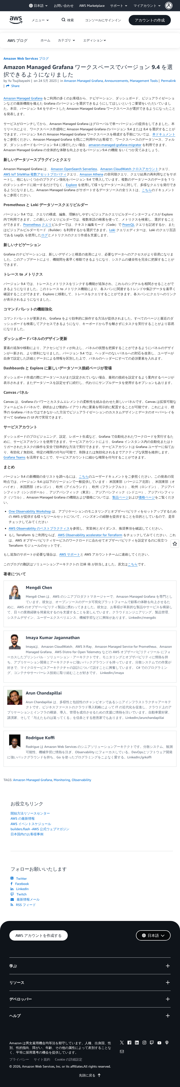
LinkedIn (21, 889)
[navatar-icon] (168, 5)
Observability (81, 780)
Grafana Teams (14, 457)
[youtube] (159, 1043)
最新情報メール (27, 899)
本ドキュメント (163, 134)
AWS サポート (69, 554)
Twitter (20, 878)
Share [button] (14, 86)
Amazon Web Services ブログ (26, 58)
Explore (71, 185)
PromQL (128, 224)
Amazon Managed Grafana (23, 98)
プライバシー (19, 1059)
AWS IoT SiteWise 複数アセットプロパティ (35, 174)
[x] (122, 1043)
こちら (147, 190)
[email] (122, 1052)
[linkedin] (137, 1043)
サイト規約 (42, 1059)
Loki (112, 230)
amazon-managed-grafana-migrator (115, 145)
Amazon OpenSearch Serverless (74, 169)
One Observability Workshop (30, 511)
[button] (172, 5)
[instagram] (144, 1043)
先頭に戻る (87, 1075)
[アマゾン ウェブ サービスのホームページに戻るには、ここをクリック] (15, 23)
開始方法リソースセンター (30, 813)
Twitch (20, 894)
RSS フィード (25, 905)
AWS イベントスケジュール (31, 824)
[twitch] (152, 1043)
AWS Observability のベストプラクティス (39, 528)
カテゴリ (65, 40)
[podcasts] (167, 1043)
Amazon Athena (91, 174)
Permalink (168, 81)
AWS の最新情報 (23, 818)
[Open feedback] (175, 543)
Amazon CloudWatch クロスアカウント (129, 169)
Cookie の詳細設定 (68, 1059)
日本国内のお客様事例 (27, 834)
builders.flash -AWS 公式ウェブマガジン (40, 829)
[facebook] (129, 1043)
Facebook (21, 884)
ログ (44, 235)
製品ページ (120, 497)
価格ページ (147, 497)
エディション (93, 40)
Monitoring (62, 780)
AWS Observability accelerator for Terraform (90, 535)
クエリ (47, 224)
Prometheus (32, 224)
